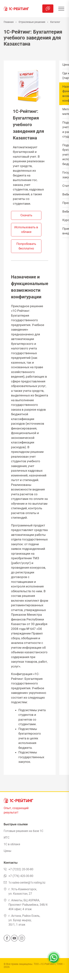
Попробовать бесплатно (26, 246)
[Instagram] (21, 939)
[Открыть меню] (61, 8)
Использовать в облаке (26, 229)
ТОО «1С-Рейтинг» (45, 963)
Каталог (55, 21)
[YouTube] (14, 939)
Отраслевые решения (32, 21)
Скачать (26, 215)
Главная (9, 21)
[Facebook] (7, 939)
